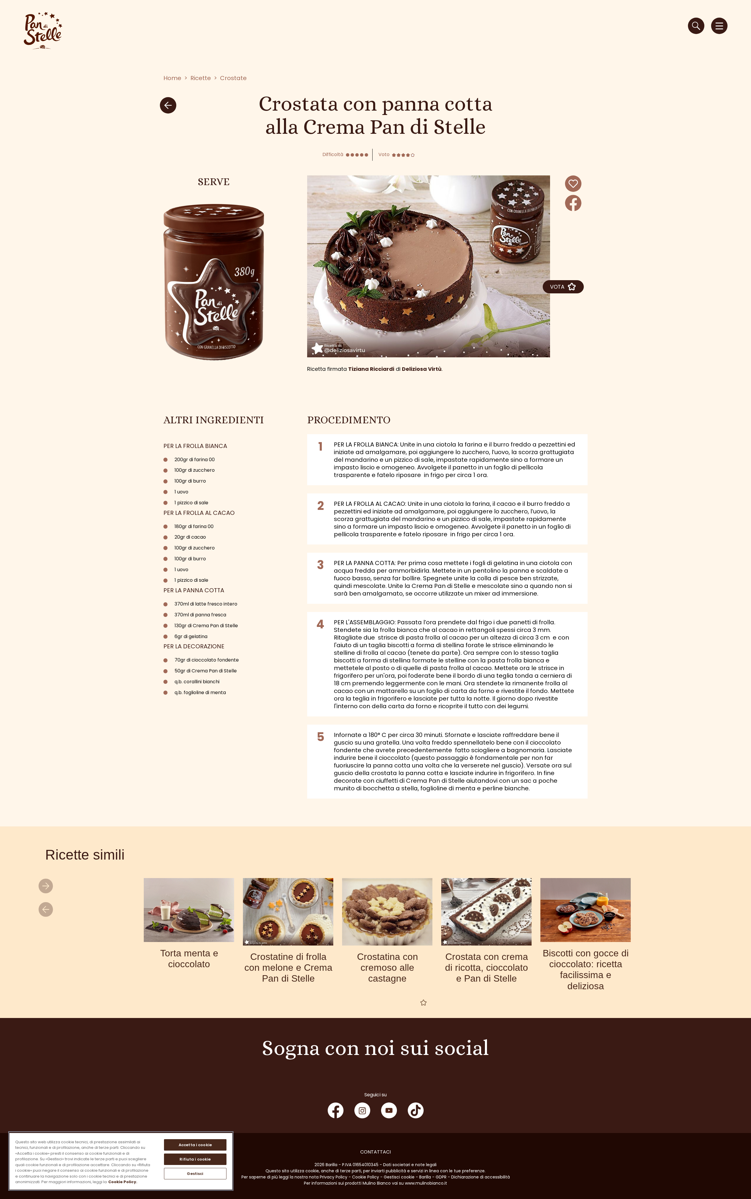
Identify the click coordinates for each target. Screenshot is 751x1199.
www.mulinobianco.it (426, 1183)
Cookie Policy (365, 1177)
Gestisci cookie (399, 1177)
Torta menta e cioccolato (189, 958)
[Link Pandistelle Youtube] (389, 1110)
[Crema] (213, 282)
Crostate (233, 78)
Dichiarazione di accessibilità (480, 1177)
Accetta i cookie (195, 1145)
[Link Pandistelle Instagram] (362, 1110)
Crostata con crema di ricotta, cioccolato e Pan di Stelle (486, 967)
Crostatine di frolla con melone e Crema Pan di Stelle (288, 967)
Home (172, 78)
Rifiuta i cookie (195, 1159)
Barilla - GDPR (432, 1177)
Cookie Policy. (122, 1182)
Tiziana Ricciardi (371, 369)
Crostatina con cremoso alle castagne (387, 967)
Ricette (200, 78)
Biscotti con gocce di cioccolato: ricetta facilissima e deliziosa (586, 969)
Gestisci (195, 1173)
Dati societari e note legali (410, 1165)
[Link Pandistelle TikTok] (416, 1110)
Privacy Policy (333, 1177)
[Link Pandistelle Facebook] (336, 1110)
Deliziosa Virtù (422, 369)
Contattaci (375, 1152)
